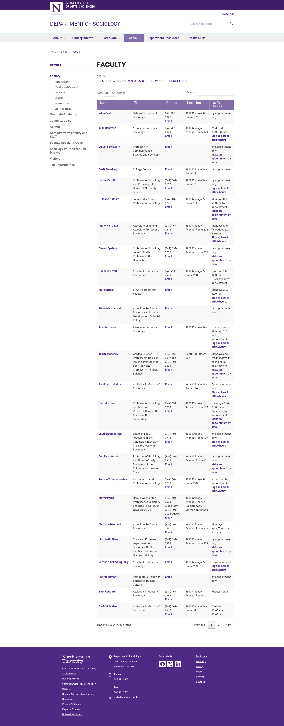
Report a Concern (71, 709)
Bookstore (201, 656)
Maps (199, 672)
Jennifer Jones (107, 327)
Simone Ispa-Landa (110, 308)
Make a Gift (197, 38)
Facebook (162, 664)
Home (53, 52)
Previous (199, 625)
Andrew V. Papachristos (113, 479)
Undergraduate (83, 38)
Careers (66, 689)
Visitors (55, 158)
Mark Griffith (106, 290)
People (132, 38)
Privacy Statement (72, 704)
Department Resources (163, 38)
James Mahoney (108, 354)
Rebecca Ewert (108, 271)
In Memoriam (62, 103)
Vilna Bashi (105, 113)
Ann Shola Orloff (108, 456)
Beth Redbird (107, 591)
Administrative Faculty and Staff (68, 135)
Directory (201, 661)
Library (199, 667)
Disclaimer (67, 699)
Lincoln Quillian (108, 539)
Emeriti (59, 98)
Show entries (111, 93)
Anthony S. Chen (108, 225)
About (57, 38)
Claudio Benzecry (109, 146)
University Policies (72, 714)
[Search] (231, 24)
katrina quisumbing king (113, 562)
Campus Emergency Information (79, 684)
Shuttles (200, 682)
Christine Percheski (110, 524)
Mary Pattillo (106, 498)
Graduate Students (63, 114)
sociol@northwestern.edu (126, 697)
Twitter (170, 664)
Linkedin (178, 664)
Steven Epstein (108, 248)
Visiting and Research (66, 87)
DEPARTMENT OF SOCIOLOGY (85, 24)
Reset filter (178, 81)
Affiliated (60, 93)
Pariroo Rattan (107, 577)
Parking (200, 677)
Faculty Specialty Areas (66, 142)
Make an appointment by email (221, 158)
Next (228, 625)
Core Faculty (62, 82)
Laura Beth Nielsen (110, 434)
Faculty (55, 76)
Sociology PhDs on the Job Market (68, 151)
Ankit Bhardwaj (108, 169)
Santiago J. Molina (110, 384)
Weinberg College (80, 5)
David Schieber (108, 606)
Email (168, 121)
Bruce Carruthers (109, 199)
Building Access (70, 679)
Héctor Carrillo (107, 180)
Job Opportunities (62, 165)
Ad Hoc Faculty (63, 109)
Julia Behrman (107, 128)
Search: (191, 92)
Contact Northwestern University (79, 694)
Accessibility (69, 674)
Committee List (60, 120)
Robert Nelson (107, 403)
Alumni (55, 127)
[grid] (165, 358)
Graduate (110, 38)
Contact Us (228, 14)
